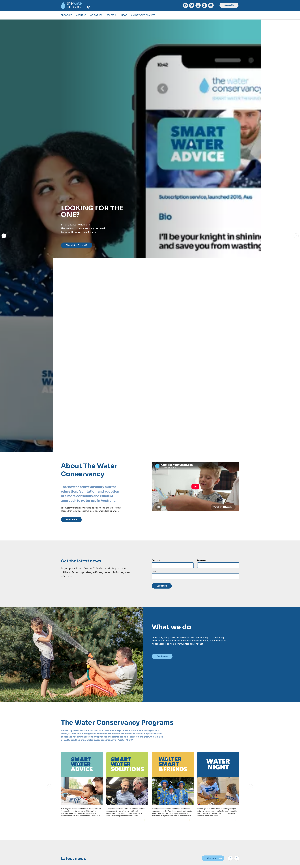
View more (212, 858)
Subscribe (162, 585)
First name (156, 560)
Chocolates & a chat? (76, 245)
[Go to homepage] (75, 5)
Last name (201, 560)
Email (154, 571)
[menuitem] (66, 15)
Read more (71, 519)
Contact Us (229, 5)
